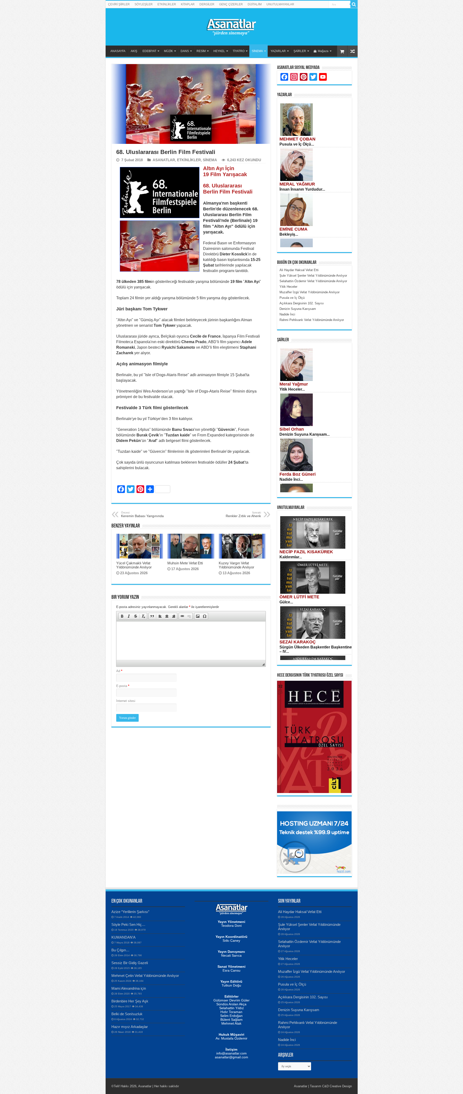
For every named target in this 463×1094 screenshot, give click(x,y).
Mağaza (323, 51)
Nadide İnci (287, 1040)
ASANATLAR (164, 160)
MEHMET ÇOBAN (297, 139)
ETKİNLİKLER (166, 4)
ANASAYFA (117, 51)
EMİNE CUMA (293, 229)
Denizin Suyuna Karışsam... (304, 434)
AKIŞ (134, 51)
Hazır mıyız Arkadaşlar (129, 1027)
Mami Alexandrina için (128, 988)
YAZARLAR (278, 51)
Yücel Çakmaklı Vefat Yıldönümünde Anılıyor (134, 565)
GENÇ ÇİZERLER (231, 4)
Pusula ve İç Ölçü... (296, 144)
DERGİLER (206, 4)
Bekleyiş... (288, 234)
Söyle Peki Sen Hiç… (128, 924)
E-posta (122, 686)
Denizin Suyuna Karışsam (298, 1010)
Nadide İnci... (291, 479)
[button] (122, 616)
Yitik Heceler (288, 959)
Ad (119, 671)
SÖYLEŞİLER (144, 4)
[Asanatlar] (231, 26)
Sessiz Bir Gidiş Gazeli (129, 963)
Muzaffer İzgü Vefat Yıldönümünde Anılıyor (311, 971)
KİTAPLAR (188, 4)
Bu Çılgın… (120, 950)
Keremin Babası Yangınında (142, 514)
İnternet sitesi (125, 701)
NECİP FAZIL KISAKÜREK (306, 551)
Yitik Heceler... (292, 389)
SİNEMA (257, 51)
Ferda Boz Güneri (297, 474)
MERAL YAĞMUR (297, 184)
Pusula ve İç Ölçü (292, 984)
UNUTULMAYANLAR (280, 4)
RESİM (201, 51)
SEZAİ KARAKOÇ (297, 642)
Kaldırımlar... (290, 557)
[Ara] (354, 4)
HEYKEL (219, 51)
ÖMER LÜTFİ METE (299, 596)
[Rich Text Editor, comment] (191, 640)
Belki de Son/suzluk (127, 1014)
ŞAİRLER (299, 51)
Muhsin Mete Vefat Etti (185, 563)
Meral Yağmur (293, 384)
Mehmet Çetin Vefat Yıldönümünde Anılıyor (145, 976)
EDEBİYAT (149, 51)
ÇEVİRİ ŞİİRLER (119, 4)
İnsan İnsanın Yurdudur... (302, 189)
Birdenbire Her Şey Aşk (129, 1001)
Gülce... (286, 602)
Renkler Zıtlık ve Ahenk (243, 514)
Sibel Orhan (291, 429)
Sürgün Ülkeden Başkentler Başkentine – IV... (315, 649)
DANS (185, 51)
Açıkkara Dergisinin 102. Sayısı (303, 997)
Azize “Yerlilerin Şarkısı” (130, 912)
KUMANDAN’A (123, 937)
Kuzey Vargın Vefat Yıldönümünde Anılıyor (236, 565)
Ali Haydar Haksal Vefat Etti (299, 912)
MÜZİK (168, 51)
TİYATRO (239, 51)
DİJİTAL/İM (255, 4)
